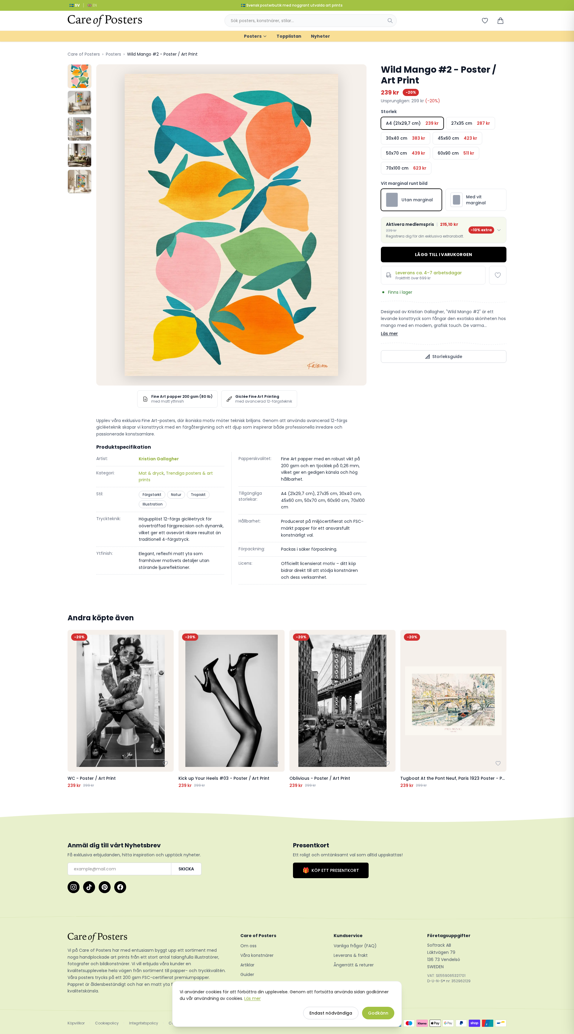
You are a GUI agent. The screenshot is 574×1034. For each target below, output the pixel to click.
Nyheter (320, 36)
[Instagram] (74, 887)
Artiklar (247, 965)
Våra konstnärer (257, 955)
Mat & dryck (151, 473)
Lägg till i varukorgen (443, 255)
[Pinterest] (105, 887)
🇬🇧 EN (92, 5)
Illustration (153, 504)
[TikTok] (89, 887)
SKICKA (186, 869)
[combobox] (311, 20)
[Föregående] (74, 709)
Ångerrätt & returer (354, 965)
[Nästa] (500, 709)
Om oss (248, 946)
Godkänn (378, 1013)
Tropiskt (198, 494)
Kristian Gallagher (159, 459)
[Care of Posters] (147, 937)
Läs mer (389, 333)
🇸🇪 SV (74, 5)
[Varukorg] (500, 21)
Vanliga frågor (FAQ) (355, 946)
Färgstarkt (152, 494)
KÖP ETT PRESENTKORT (331, 870)
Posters (253, 36)
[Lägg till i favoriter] (497, 275)
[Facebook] (120, 887)
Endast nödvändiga (330, 1013)
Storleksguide (447, 357)
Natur (176, 494)
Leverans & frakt (351, 955)
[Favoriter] (485, 21)
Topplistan (289, 36)
